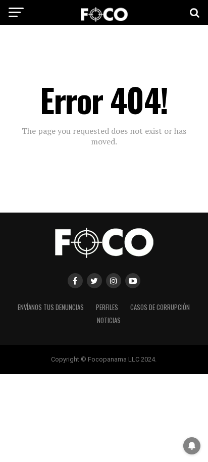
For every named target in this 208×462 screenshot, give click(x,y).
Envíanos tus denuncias (51, 307)
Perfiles (107, 307)
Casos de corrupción (160, 307)
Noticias (109, 320)
